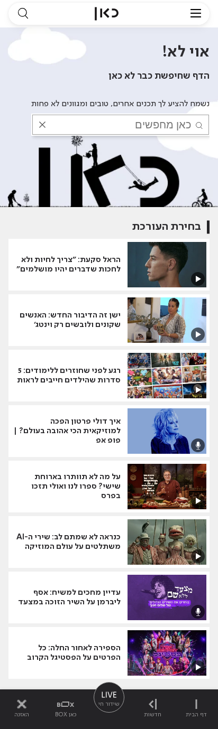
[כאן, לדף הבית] (107, 14)
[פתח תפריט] (195, 14)
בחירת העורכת (166, 226)
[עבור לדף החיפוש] (22, 13)
